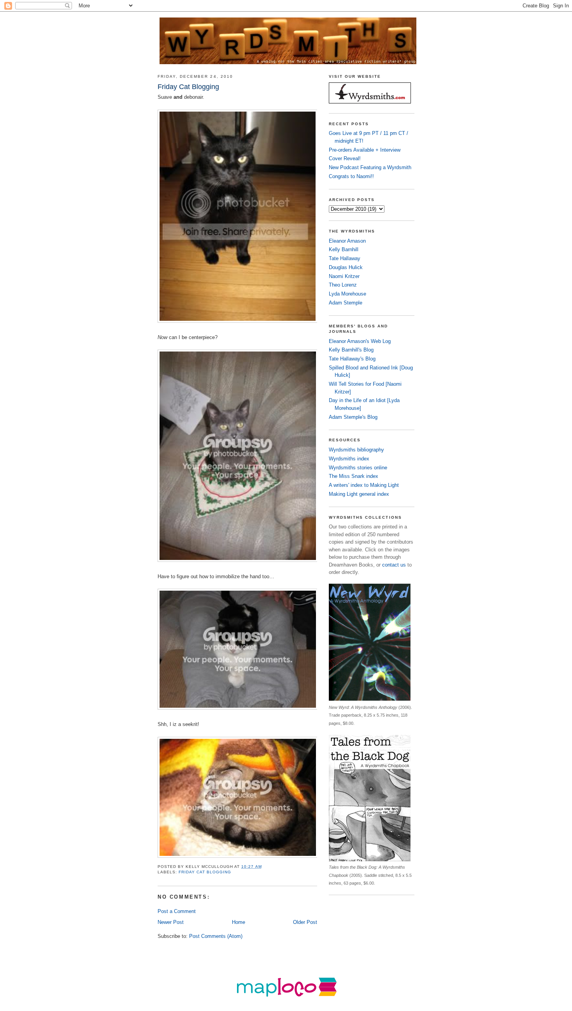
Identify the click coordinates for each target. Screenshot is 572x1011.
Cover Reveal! (345, 158)
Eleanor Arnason (347, 241)
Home (238, 922)
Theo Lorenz (343, 285)
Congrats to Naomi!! (351, 176)
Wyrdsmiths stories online (358, 468)
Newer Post (171, 922)
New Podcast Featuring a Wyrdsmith (370, 167)
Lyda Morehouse (347, 294)
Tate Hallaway (344, 258)
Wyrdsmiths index (349, 459)
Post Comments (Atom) (215, 936)
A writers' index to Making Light (364, 485)
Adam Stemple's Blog (353, 417)
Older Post (305, 922)
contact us (394, 565)
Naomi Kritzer (344, 276)
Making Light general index (359, 494)
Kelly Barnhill (343, 249)
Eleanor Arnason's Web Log (360, 341)
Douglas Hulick (346, 267)
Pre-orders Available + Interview (364, 150)
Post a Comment (177, 911)
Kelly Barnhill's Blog (351, 350)
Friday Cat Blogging (205, 872)
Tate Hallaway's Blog (352, 359)
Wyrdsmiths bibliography (356, 450)
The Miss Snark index (353, 476)
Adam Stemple (345, 303)
